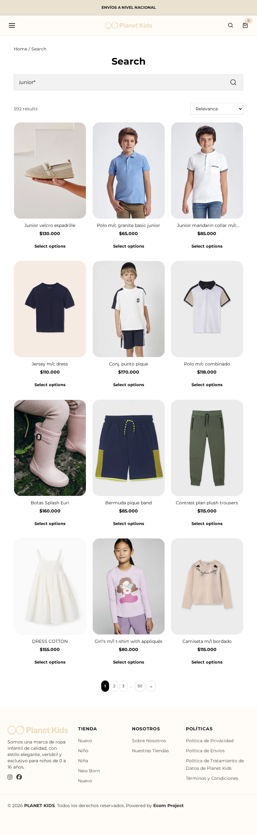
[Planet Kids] (128, 25)
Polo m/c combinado (207, 364)
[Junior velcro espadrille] (50, 170)
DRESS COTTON (50, 641)
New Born (89, 771)
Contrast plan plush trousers (207, 502)
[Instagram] (10, 777)
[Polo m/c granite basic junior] (128, 170)
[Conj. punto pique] (128, 309)
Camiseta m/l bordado (207, 641)
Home (20, 49)
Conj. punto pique (128, 364)
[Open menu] (12, 25)
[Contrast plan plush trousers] (207, 448)
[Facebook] (19, 777)
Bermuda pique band (128, 502)
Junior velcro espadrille (49, 225)
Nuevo (85, 740)
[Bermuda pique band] (128, 448)
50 (140, 686)
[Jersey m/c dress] (50, 309)
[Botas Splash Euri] (50, 448)
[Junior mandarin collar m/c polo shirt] (207, 170)
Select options (50, 246)
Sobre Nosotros (149, 740)
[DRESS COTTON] (50, 586)
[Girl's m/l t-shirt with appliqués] (128, 586)
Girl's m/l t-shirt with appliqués (128, 641)
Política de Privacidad (209, 740)
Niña (83, 761)
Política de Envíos (205, 751)
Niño (83, 751)
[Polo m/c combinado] (207, 309)
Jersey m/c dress (50, 364)
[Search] (231, 25)
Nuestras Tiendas (150, 751)
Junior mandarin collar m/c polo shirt (207, 225)
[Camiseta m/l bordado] (207, 586)
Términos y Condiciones (212, 778)
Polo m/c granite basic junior (128, 225)
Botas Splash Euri (50, 502)
